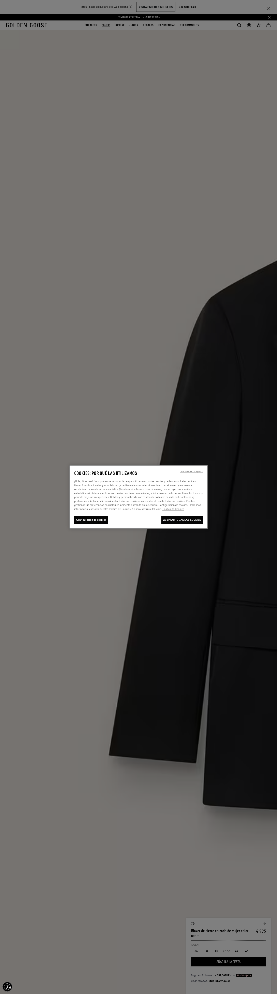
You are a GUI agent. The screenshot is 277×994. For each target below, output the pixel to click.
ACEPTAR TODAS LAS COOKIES (182, 520)
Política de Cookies (173, 509)
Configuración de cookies (91, 520)
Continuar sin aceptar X (191, 471)
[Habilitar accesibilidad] (7, 987)
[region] (138, 497)
